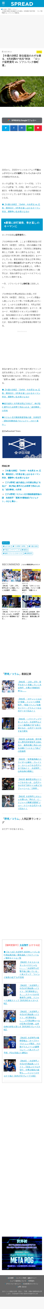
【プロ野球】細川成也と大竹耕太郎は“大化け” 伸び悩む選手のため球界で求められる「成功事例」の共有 (21, 486)
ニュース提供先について (18, 1281)
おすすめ (8, 546)
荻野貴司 (29, 553)
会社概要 (11, 1278)
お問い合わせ (22, 1286)
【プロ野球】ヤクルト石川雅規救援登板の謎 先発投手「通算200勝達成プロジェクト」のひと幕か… (22, 497)
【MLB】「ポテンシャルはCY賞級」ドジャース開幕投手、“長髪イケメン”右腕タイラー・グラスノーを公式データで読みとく (29, 705)
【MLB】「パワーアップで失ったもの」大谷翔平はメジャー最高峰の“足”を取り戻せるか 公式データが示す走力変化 (29, 725)
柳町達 (25, 550)
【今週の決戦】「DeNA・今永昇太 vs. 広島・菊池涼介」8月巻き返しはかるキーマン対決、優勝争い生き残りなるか (21, 474)
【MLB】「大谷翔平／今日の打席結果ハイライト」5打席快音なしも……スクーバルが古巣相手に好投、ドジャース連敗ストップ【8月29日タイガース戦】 (21, 994)
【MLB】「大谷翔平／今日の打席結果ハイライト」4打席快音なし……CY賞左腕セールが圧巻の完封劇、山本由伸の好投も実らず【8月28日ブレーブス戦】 (22, 1020)
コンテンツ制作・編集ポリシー (26, 1278)
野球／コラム (11, 674)
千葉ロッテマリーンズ (12, 550)
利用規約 (31, 1281)
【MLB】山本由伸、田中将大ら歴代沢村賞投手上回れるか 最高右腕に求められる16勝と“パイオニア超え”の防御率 (29, 745)
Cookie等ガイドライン (30, 1284)
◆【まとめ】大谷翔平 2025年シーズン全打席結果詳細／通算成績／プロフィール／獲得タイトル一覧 (22, 955)
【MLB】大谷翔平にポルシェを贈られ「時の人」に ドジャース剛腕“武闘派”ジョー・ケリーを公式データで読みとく (29, 802)
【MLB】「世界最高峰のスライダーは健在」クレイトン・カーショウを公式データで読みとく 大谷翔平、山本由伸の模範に (29, 765)
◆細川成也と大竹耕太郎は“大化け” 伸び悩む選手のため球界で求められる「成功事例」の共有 (21, 407)
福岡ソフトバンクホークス (13, 553)
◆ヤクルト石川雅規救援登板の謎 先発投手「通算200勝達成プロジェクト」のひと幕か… (21, 420)
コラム (7, 543)
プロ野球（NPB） (20, 546)
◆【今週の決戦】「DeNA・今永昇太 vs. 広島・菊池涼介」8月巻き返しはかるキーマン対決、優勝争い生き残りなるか (21, 208)
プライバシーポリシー (13, 1284)
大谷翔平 (24, 945)
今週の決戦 (34, 546)
